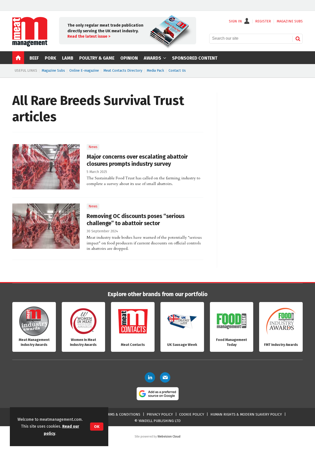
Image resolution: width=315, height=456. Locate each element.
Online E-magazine (84, 70)
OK (96, 426)
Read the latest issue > (88, 36)
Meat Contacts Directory (122, 70)
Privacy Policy (160, 414)
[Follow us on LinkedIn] (150, 377)
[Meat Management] (29, 45)
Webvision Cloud (169, 436)
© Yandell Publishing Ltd (157, 421)
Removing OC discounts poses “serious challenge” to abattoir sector (136, 220)
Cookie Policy (191, 414)
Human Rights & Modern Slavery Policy (246, 414)
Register (263, 21)
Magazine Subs (53, 70)
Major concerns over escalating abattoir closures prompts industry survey (137, 160)
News (93, 147)
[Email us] (165, 377)
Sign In (235, 21)
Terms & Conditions (122, 414)
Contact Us (177, 70)
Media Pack (155, 70)
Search (298, 39)
